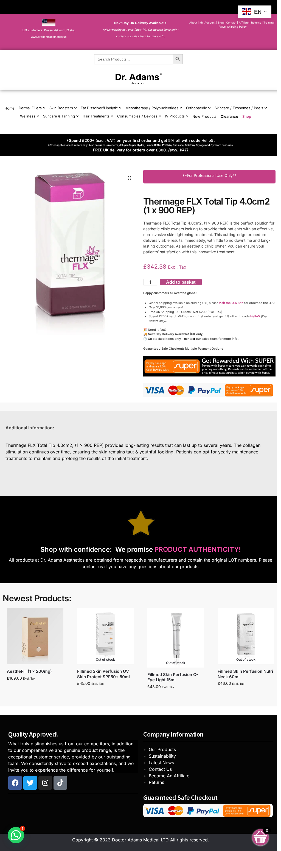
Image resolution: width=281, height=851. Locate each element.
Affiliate (244, 22)
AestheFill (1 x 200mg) (29, 671)
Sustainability (162, 756)
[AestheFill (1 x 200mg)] (35, 636)
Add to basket (181, 282)
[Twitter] (30, 783)
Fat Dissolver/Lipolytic (99, 108)
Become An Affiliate (169, 775)
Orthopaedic (196, 108)
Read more (105, 694)
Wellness (27, 116)
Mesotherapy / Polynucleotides (151, 108)
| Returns (255, 22)
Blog (221, 22)
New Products (204, 116)
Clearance (229, 116)
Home (9, 108)
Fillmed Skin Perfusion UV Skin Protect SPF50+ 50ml (103, 674)
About (193, 22)
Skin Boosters (61, 108)
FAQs (222, 26)
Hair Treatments (96, 116)
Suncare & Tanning (59, 116)
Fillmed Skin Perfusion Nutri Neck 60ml (245, 674)
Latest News (161, 762)
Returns (156, 782)
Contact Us (160, 769)
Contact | (232, 22)
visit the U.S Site (231, 303)
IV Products (175, 116)
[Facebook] (15, 783)
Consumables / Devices (137, 116)
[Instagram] (45, 783)
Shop (246, 116)
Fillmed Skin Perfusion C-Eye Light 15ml (172, 677)
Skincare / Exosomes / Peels (239, 108)
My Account (207, 22)
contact (189, 339)
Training (268, 22)
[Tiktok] (60, 783)
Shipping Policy (237, 26)
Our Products (162, 749)
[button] (129, 178)
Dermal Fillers (30, 108)
